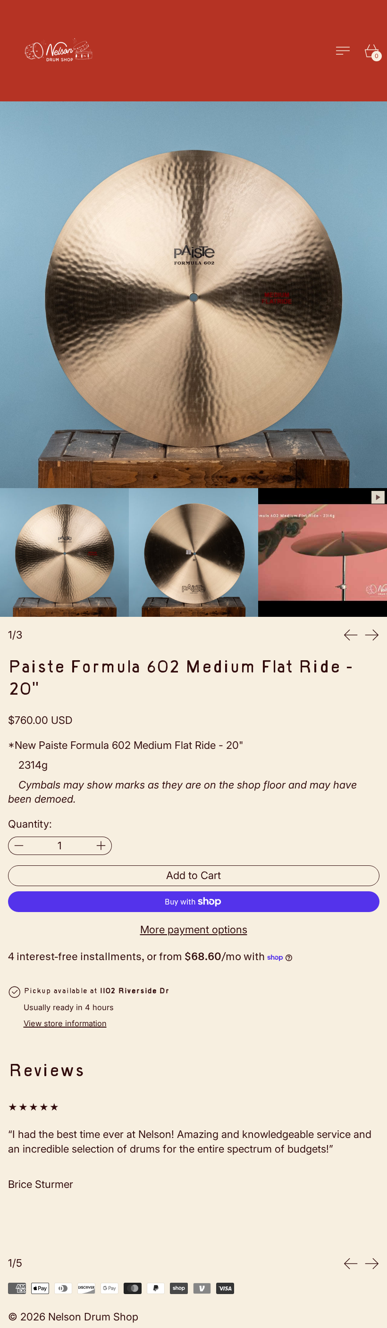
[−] (18, 846)
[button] (193, 294)
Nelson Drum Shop (93, 1317)
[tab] (64, 552)
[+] (101, 846)
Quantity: (30, 824)
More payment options (193, 929)
